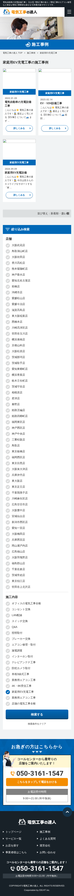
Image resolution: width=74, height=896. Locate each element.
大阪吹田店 (18, 256)
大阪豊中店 (18, 510)
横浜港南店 (18, 339)
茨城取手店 (18, 362)
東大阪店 (17, 480)
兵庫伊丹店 (18, 474)
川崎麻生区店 (20, 498)
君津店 (16, 398)
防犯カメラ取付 (21, 668)
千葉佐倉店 (18, 569)
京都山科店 (18, 345)
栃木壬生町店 (20, 380)
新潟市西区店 (20, 522)
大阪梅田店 (18, 533)
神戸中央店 (18, 433)
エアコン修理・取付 (24, 644)
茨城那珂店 (18, 357)
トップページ (13, 831)
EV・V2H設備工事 (51, 103)
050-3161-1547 (39, 868)
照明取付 (17, 632)
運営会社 (45, 845)
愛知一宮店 (18, 527)
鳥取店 (16, 445)
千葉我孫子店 (20, 492)
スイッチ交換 (20, 621)
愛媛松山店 (18, 298)
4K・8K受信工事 (21, 685)
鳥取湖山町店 (20, 251)
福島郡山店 (18, 563)
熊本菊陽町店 (20, 268)
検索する (37, 714)
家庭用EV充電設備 (16, 172)
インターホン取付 (22, 656)
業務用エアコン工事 (24, 679)
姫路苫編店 (18, 410)
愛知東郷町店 (20, 368)
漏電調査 (17, 650)
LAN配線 (17, 615)
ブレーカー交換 (21, 638)
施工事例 (45, 831)
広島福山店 (18, 551)
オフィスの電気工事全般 (26, 603)
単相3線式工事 (20, 674)
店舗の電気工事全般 (24, 703)
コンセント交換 (21, 609)
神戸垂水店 (18, 274)
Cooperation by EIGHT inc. (37, 890)
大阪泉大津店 (20, 469)
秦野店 (16, 404)
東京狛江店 (18, 580)
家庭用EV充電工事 (19, 91)
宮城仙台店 (18, 516)
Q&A (14, 626)
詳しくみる (19, 128)
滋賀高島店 (18, 309)
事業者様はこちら (16, 852)
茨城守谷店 (18, 386)
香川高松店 (18, 262)
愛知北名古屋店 (21, 280)
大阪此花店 (18, 245)
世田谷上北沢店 (21, 586)
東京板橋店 (18, 451)
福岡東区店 (18, 421)
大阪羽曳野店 (20, 557)
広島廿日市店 (20, 504)
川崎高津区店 (20, 327)
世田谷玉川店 (20, 333)
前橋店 (16, 286)
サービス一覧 (13, 838)
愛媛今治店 (18, 304)
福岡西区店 (18, 457)
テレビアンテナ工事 (24, 662)
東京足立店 (18, 486)
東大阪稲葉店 (20, 315)
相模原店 (17, 392)
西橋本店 (17, 321)
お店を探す (12, 845)
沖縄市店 (17, 292)
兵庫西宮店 (18, 539)
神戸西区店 (18, 427)
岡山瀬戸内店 (20, 545)
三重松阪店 (18, 439)
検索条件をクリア (37, 724)
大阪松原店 (18, 351)
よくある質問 (48, 838)
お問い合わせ (48, 852)
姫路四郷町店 (20, 415)
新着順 (55, 213)
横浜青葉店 (18, 374)
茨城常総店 (18, 575)
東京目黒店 (18, 463)
